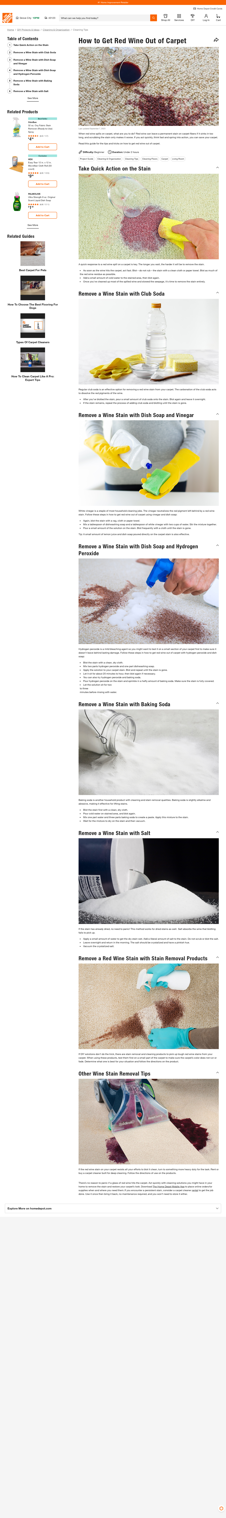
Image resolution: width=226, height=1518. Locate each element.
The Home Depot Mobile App (168, 1186)
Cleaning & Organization (56, 29)
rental (195, 1190)
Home (10, 29)
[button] (149, 168)
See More (33, 97)
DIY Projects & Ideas (28, 29)
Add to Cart (42, 146)
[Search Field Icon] (153, 17)
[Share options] (216, 39)
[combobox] (104, 18)
